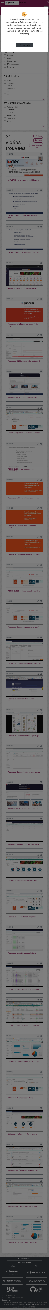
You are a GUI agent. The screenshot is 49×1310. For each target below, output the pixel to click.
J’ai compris (24, 45)
